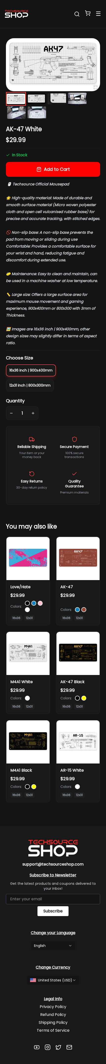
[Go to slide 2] (36, 99)
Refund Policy (53, 1014)
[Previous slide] (11, 64)
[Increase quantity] (33, 413)
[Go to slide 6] (37, 113)
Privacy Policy (53, 1007)
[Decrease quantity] (11, 413)
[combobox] (53, 946)
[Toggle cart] (88, 13)
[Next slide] (94, 64)
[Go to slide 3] (57, 99)
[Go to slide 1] (16, 99)
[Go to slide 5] (16, 113)
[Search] (77, 14)
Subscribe (53, 911)
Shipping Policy (53, 1022)
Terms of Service (53, 1030)
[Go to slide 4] (77, 99)
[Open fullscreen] (95, 86)
